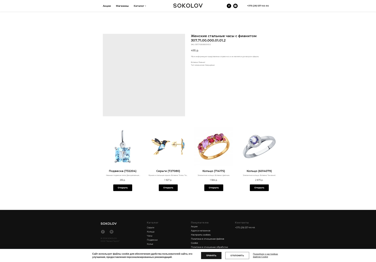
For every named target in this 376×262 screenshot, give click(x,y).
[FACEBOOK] (229, 6)
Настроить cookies (200, 234)
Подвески (152, 240)
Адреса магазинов (200, 230)
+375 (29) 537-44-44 (245, 227)
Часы (149, 235)
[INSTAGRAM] (235, 6)
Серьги (150, 227)
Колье (150, 244)
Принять (211, 255)
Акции (107, 6)
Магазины (122, 6)
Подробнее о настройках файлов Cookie (265, 255)
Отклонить (237, 255)
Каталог (139, 6)
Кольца (150, 231)
